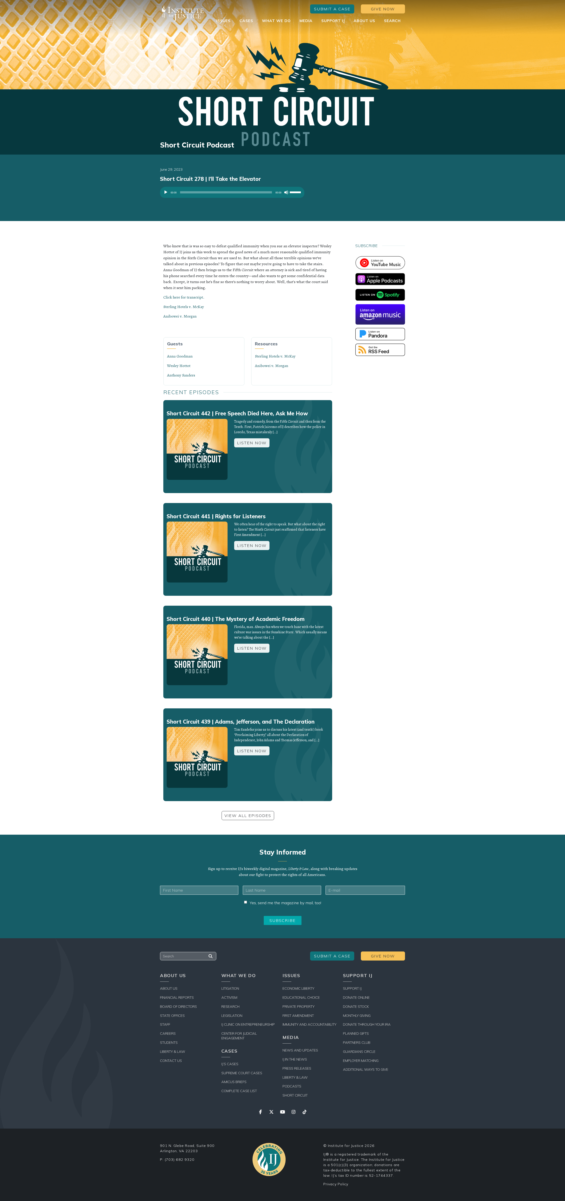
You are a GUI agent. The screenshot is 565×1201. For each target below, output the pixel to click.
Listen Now (252, 442)
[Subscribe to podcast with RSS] (380, 349)
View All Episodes (247, 815)
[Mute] (286, 192)
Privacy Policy (335, 1184)
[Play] (166, 192)
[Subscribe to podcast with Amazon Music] (380, 314)
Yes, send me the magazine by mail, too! (285, 902)
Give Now (383, 8)
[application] (232, 193)
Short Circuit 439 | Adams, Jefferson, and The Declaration (241, 721)
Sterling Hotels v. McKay (183, 306)
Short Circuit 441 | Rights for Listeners (216, 516)
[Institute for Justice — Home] (182, 13)
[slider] (296, 192)
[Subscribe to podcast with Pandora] (380, 333)
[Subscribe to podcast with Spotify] (380, 294)
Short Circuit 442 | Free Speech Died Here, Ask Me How (237, 413)
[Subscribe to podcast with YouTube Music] (380, 262)
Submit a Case (332, 8)
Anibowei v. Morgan (180, 316)
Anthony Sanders (181, 375)
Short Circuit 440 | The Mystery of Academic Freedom (236, 619)
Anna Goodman (180, 356)
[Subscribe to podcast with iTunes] (380, 278)
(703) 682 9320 (180, 1159)
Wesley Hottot (178, 365)
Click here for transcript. (183, 297)
